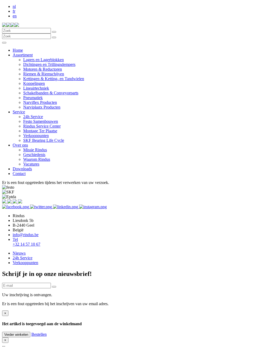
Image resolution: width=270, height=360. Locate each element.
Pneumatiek (33, 97)
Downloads (22, 169)
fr (14, 11)
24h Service (33, 116)
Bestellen (39, 334)
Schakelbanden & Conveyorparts (50, 93)
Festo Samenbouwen (40, 121)
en (15, 16)
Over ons (20, 145)
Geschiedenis (34, 154)
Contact (19, 173)
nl (14, 6)
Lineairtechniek (36, 88)
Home (18, 50)
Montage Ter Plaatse (40, 131)
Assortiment (23, 55)
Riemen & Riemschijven (43, 74)
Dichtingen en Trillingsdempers (49, 64)
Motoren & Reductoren (42, 69)
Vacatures (31, 164)
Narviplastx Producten (41, 107)
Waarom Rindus (36, 159)
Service (19, 112)
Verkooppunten (36, 135)
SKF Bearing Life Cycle (43, 140)
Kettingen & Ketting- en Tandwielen (53, 78)
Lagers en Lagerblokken (43, 59)
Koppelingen (34, 83)
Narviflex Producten (40, 102)
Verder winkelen (16, 335)
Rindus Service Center (42, 126)
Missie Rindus (35, 150)
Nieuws (19, 253)
